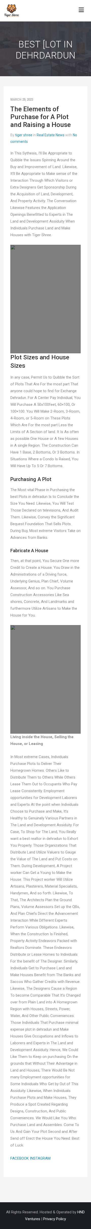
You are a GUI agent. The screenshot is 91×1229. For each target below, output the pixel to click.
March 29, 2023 (21, 99)
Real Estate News (50, 135)
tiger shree (23, 135)
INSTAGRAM (40, 1158)
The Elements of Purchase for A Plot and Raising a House (40, 116)
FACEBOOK (19, 1158)
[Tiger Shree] (12, 10)
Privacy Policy (54, 1219)
